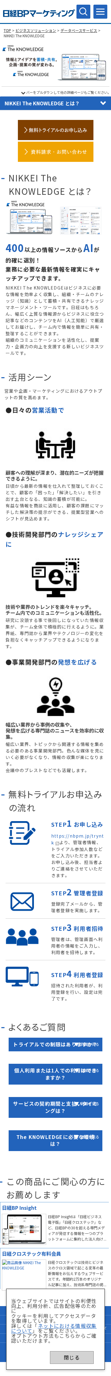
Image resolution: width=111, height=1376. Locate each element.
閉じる (72, 1357)
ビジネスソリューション (35, 30)
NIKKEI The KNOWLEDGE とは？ (42, 103)
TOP (7, 30)
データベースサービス (78, 30)
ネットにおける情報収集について (54, 1328)
